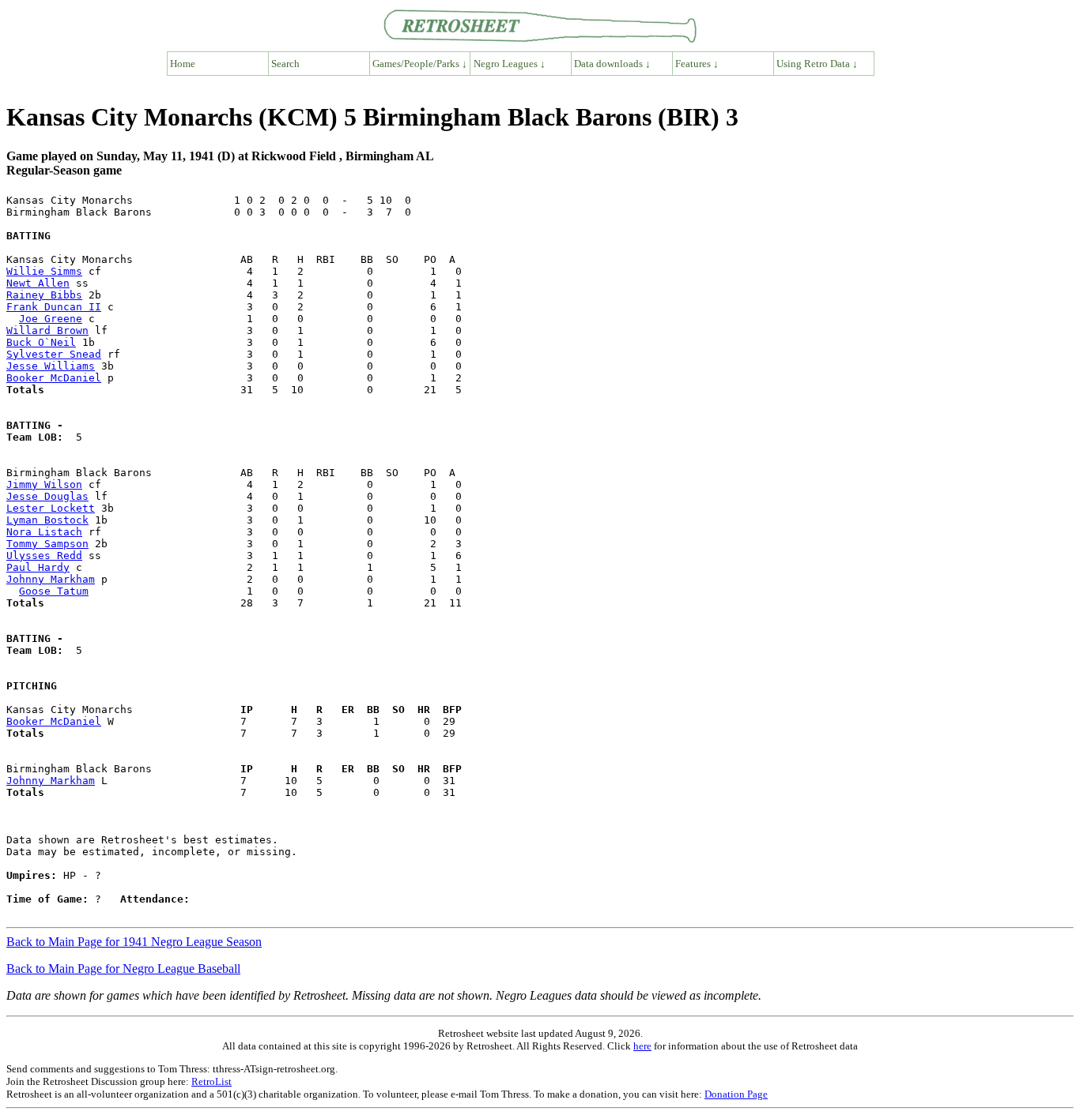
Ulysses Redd (44, 555)
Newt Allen (38, 283)
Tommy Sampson (47, 544)
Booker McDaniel (53, 378)
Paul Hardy (38, 567)
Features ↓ (697, 63)
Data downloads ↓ (612, 63)
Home (182, 63)
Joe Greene (50, 319)
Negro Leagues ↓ (510, 63)
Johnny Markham (50, 579)
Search (285, 63)
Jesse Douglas (47, 496)
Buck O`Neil (41, 342)
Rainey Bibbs (44, 295)
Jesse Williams (50, 366)
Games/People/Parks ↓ (419, 63)
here (642, 1046)
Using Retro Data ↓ (817, 63)
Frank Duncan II (53, 307)
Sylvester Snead (53, 354)
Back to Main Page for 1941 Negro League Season (134, 941)
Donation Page (736, 1094)
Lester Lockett (50, 508)
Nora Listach (44, 532)
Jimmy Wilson (44, 484)
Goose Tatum (54, 591)
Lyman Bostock (47, 520)
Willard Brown (47, 330)
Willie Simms (44, 271)
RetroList (211, 1081)
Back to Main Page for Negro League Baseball (123, 968)
